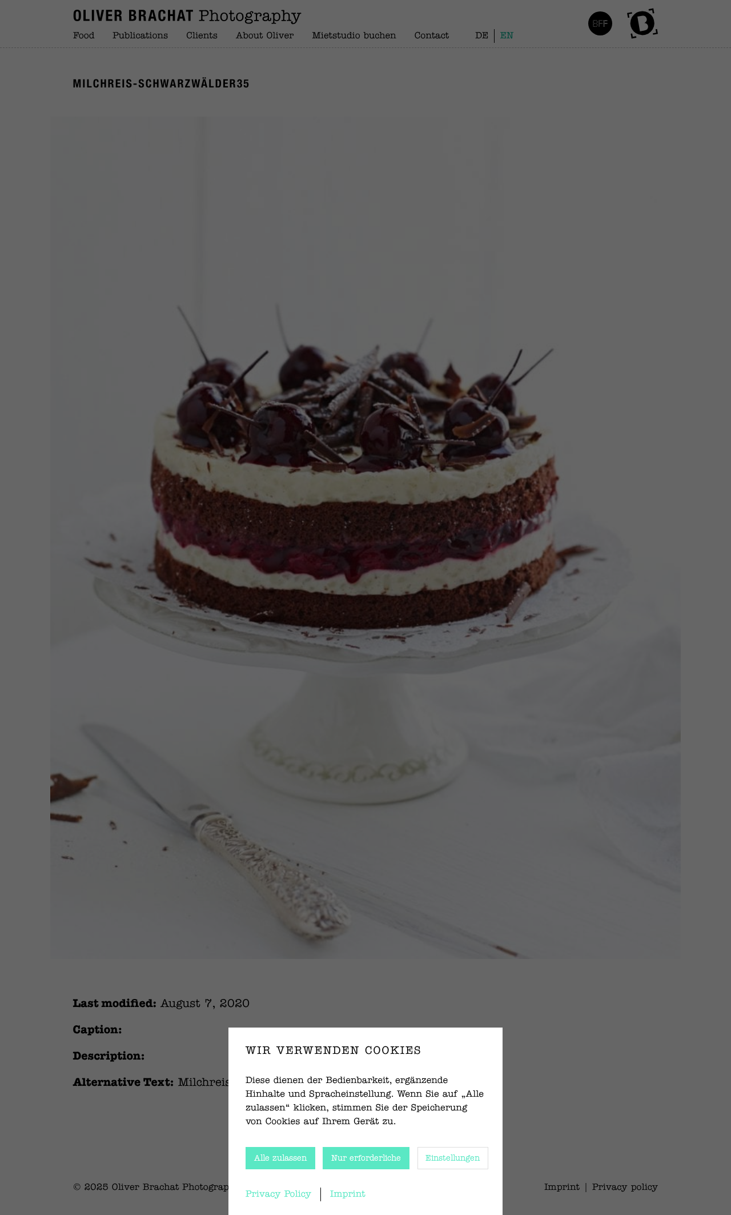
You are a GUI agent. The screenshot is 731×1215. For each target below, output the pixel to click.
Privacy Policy (278, 1194)
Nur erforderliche (366, 1158)
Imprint (348, 1194)
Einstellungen (452, 1158)
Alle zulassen (280, 1158)
